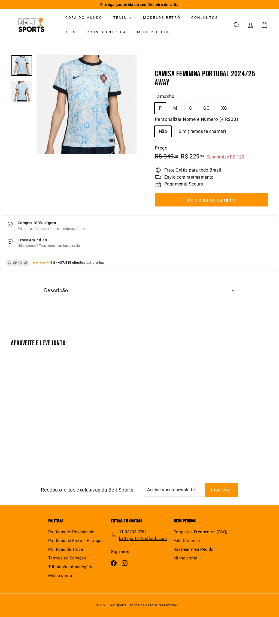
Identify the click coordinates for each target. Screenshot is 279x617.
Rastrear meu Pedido (194, 549)
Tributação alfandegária (70, 566)
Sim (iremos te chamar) (202, 131)
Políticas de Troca (65, 549)
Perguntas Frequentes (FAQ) (200, 531)
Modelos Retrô (161, 18)
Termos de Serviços (67, 558)
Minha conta (60, 575)
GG (206, 108)
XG (224, 108)
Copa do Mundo (83, 18)
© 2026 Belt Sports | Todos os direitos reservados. (137, 605)
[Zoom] (86, 104)
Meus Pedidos (153, 32)
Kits (70, 32)
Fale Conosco (187, 540)
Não (163, 131)
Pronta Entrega (106, 32)
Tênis (120, 18)
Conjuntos (204, 18)
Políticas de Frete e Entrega (74, 540)
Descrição (56, 290)
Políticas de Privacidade (71, 531)
